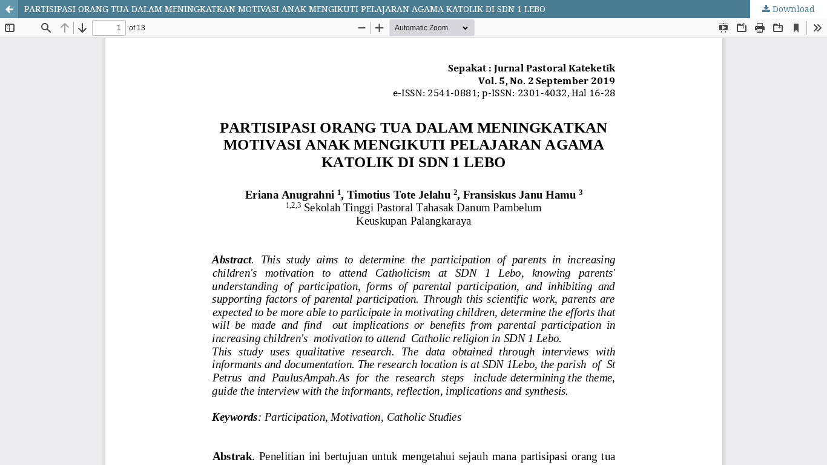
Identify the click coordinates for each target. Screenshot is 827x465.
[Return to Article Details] (9, 9)
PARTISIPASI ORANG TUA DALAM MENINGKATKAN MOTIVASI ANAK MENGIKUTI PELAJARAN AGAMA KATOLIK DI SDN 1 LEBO (284, 9)
